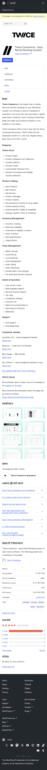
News (4, 684)
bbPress (6, 726)
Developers (6, 707)
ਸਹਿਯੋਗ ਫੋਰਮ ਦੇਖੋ (8, 667)
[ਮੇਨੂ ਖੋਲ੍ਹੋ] (43, 3)
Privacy (5, 692)
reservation (40, 607)
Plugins (27, 688)
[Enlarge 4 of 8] (42, 423)
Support (5, 703)
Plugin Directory (8, 10)
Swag (28, 711)
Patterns (28, 692)
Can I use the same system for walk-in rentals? (13, 534)
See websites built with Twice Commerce (18, 371)
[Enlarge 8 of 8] (42, 450)
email (19, 385)
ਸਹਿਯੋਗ (7, 91)
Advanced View (8, 613)
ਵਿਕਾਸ (6, 86)
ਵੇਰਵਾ (6, 68)
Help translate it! (39, 16)
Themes (28, 684)
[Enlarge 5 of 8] (20, 437)
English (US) (40, 597)
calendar (41, 602)
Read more (6, 341)
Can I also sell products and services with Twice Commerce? (15, 512)
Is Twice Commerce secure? (13, 527)
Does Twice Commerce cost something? (18, 490)
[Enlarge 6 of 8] (42, 437)
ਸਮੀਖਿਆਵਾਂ (8, 74)
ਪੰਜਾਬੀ (9, 740)
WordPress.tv (8, 711)
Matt (5, 722)
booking (34, 602)
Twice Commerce (22, 54)
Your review (7, 650)
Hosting (5, 688)
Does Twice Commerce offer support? (17, 520)
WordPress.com (9, 718)
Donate (29, 707)
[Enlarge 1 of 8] (20, 410)
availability (26, 602)
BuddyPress (8, 730)
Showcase (29, 680)
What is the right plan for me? (14, 504)
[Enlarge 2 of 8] (42, 410)
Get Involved (30, 699)
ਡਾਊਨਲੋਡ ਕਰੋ (7, 60)
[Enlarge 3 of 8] (20, 423)
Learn (4, 699)
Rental (33, 607)
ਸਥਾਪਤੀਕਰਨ (8, 80)
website (8, 385)
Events (27, 703)
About (4, 680)
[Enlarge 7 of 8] (20, 450)
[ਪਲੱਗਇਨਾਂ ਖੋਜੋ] (25, 23)
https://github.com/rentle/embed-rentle (18, 397)
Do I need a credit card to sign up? (16, 497)
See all (42, 650)
